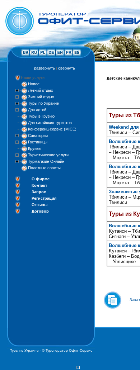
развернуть (44, 68)
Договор (40, 211)
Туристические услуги (48, 155)
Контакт (39, 185)
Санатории (38, 135)
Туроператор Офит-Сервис (69, 350)
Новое (33, 84)
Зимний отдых (41, 97)
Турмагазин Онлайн (46, 161)
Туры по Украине (43, 103)
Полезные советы (44, 168)
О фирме (41, 179)
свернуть (66, 68)
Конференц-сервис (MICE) (52, 129)
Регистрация (44, 198)
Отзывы (39, 205)
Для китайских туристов (50, 122)
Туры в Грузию (41, 116)
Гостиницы (37, 142)
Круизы (34, 148)
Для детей (37, 110)
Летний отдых (40, 90)
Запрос (39, 192)
